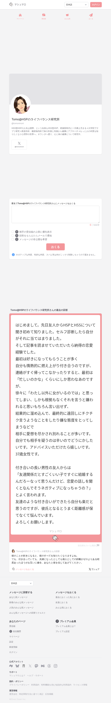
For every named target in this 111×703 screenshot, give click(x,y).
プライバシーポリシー (19, 684)
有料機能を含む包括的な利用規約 (56, 684)
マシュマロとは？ (17, 675)
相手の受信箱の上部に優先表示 (34, 231)
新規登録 (13, 647)
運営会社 (13, 694)
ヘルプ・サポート (35, 675)
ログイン (96, 4)
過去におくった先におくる (68, 597)
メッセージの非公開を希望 (31, 239)
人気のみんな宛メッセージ (21, 607)
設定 (11, 641)
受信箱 (12, 626)
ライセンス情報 (80, 684)
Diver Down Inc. (18, 699)
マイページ (14, 636)
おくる (55, 247)
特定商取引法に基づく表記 (31, 694)
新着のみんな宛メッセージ (21, 602)
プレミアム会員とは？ (66, 626)
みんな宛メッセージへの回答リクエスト (27, 613)
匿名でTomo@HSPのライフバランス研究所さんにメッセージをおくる (43, 203)
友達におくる (62, 602)
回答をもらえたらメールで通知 (34, 235)
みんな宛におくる (64, 607)
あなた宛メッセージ (18, 597)
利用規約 (35, 684)
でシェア (95, 569)
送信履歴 (15, 631)
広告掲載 (49, 694)
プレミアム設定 (63, 631)
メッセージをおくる (25, 569)
